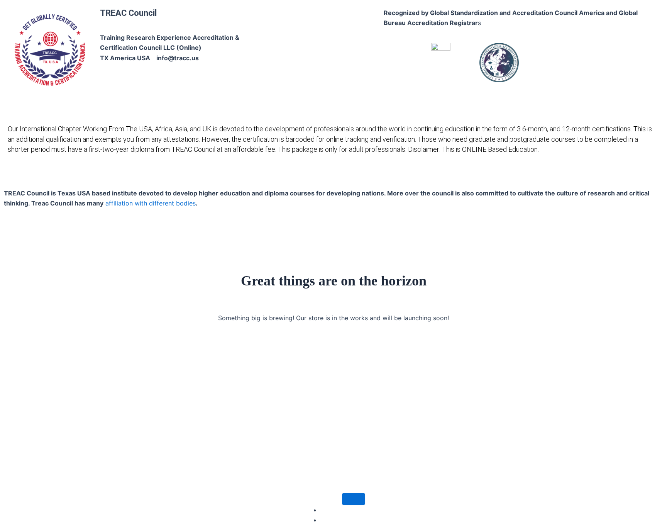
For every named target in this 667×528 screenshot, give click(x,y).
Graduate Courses (258, 175)
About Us (168, 175)
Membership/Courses (323, 175)
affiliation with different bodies (149, 203)
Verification (479, 175)
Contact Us (521, 175)
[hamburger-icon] (353, 499)
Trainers (438, 175)
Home (138, 175)
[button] (170, 175)
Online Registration (389, 175)
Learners (207, 175)
